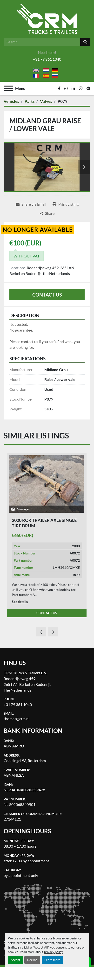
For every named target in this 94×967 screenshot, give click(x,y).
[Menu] (8, 88)
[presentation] (41, 631)
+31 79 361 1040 (47, 59)
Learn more (52, 960)
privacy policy (53, 952)
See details (20, 602)
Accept (15, 960)
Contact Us (47, 294)
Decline (32, 960)
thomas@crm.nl (16, 718)
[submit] (85, 42)
